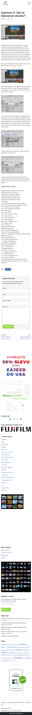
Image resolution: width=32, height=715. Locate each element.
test (6, 660)
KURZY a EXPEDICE (6, 552)
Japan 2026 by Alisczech (8, 477)
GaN (13, 650)
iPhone (3, 653)
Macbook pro (26, 652)
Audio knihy (4, 439)
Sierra (23, 658)
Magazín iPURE (5, 550)
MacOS (3, 655)
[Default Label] (10, 419)
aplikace (17, 644)
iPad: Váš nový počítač (6, 452)
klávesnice (8, 652)
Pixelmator (9, 658)
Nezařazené (4, 482)
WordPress (20, 713)
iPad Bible (3, 449)
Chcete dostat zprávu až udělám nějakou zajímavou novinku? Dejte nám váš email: (13, 600)
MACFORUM (4, 555)
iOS (16, 650)
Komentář (5, 306)
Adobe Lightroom (8, 644)
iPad (19, 650)
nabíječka (19, 655)
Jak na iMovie (4, 459)
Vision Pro (14, 660)
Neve (11, 713)
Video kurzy (4, 490)
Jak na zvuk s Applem (6, 467)
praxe (12, 658)
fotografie (3, 650)
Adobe (3, 644)
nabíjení (15, 655)
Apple (8, 19)
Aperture (8, 269)
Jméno (5, 288)
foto (24, 647)
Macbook (16, 652)
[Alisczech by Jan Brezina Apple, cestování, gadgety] (5, 3)
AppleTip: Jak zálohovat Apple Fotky (10, 636)
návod (23, 655)
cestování (12, 647)
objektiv (26, 655)
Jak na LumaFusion (6, 462)
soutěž (2, 660)
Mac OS (7, 655)
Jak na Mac (4, 465)
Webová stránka (7, 300)
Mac (12, 653)
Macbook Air (21, 652)
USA (8, 660)
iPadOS (22, 650)
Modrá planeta (5, 488)
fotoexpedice (27, 647)
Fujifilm (7, 650)
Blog (11, 19)
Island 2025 (4, 475)
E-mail (4, 294)
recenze (18, 657)
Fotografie (3, 447)
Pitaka (5, 658)
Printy (2, 485)
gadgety (10, 650)
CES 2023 (7, 647)
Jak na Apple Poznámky (7, 457)
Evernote (18, 647)
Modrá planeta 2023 (6, 480)
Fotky (21, 647)
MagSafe (11, 655)
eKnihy (2, 442)
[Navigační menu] (29, 3)
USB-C (10, 660)
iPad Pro (26, 650)
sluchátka (28, 658)
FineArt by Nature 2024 (7, 472)
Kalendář (3, 470)
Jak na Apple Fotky (5, 454)
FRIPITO (3, 557)
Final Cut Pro (4, 444)
